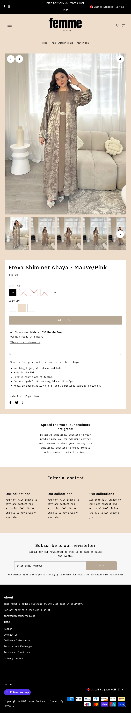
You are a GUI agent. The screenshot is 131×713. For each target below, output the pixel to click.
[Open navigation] (19, 25)
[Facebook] (4, 7)
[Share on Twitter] (17, 403)
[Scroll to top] (124, 706)
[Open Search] (117, 25)
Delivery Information (17, 640)
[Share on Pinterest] (23, 403)
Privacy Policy (13, 658)
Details (13, 354)
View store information (25, 342)
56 (44, 292)
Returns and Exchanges (18, 646)
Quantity (14, 300)
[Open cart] (123, 25)
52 (23, 292)
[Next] (19, 59)
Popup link (32, 396)
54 (34, 292)
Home (44, 43)
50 (12, 292)
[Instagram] (9, 7)
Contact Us (11, 634)
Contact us (15, 396)
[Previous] (11, 59)
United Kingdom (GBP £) (109, 6)
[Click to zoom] (120, 59)
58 (55, 292)
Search (8, 628)
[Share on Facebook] (11, 403)
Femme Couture (37, 701)
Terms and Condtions (17, 652)
